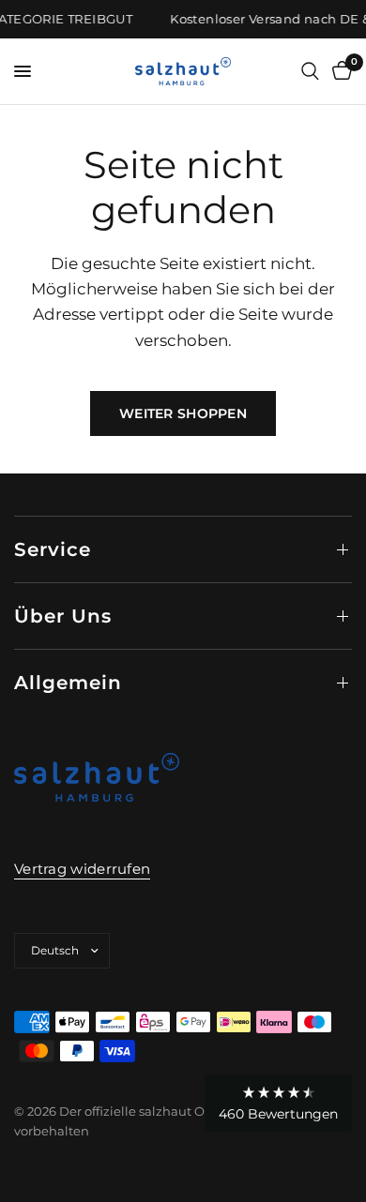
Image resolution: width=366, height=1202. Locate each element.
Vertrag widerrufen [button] (82, 869)
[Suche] (310, 71)
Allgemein (68, 682)
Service (52, 549)
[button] (278, 1103)
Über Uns (63, 616)
